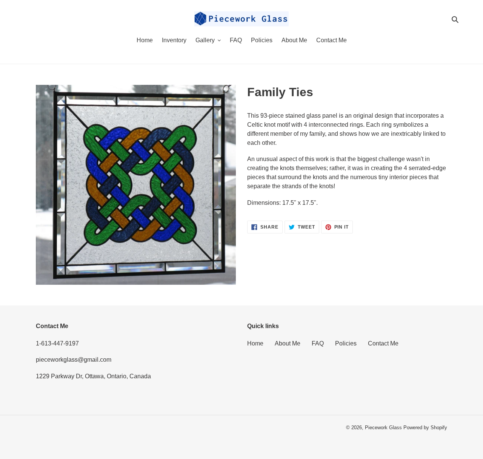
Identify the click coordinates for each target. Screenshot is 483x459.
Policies (346, 343)
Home (255, 343)
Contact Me (383, 343)
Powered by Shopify (425, 427)
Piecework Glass (383, 427)
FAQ (318, 343)
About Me (287, 343)
